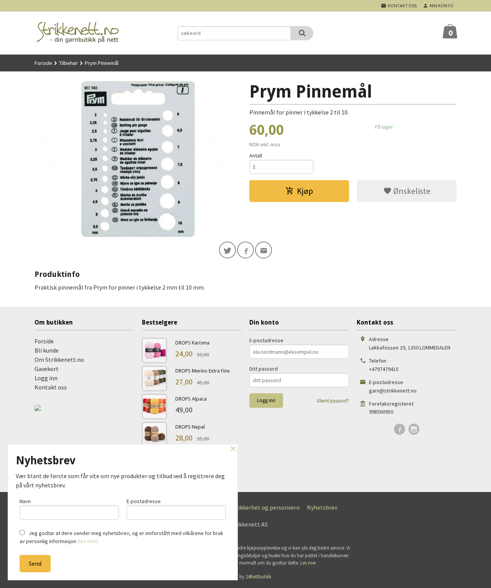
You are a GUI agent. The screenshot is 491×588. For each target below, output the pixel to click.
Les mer (308, 563)
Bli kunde (47, 350)
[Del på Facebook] (245, 250)
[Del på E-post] (263, 250)
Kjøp (305, 191)
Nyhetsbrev (322, 507)
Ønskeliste (411, 191)
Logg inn (46, 378)
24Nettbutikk (258, 576)
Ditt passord (263, 368)
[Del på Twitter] (227, 250)
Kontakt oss (51, 387)
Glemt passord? (333, 401)
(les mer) (87, 541)
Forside (43, 63)
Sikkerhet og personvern (267, 507)
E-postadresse (266, 340)
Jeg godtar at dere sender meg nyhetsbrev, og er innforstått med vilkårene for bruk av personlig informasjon (121, 537)
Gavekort (47, 369)
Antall (255, 155)
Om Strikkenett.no (59, 359)
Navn (25, 501)
